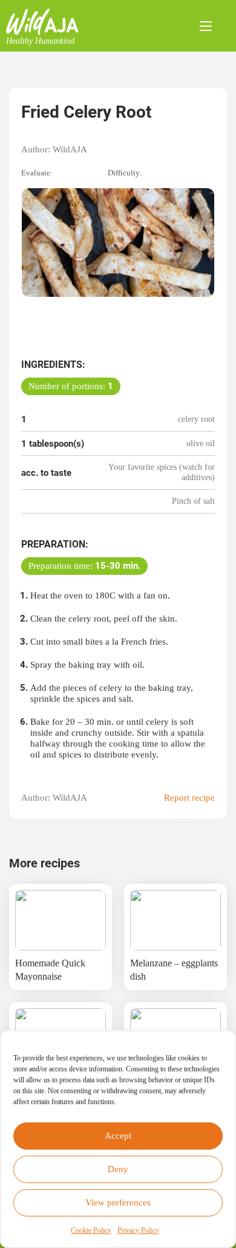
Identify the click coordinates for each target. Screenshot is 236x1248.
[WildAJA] (42, 22)
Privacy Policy (138, 1230)
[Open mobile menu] (206, 26)
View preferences (118, 1202)
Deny (118, 1169)
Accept (118, 1136)
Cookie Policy (91, 1230)
